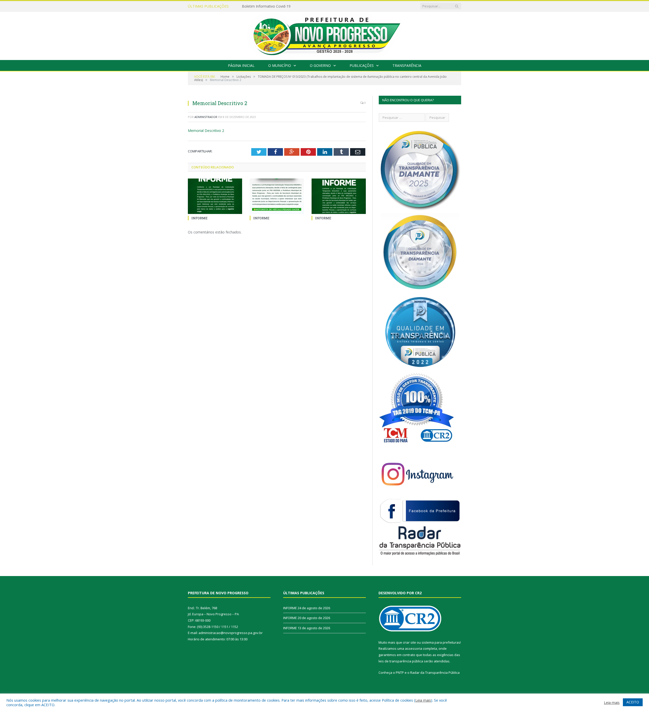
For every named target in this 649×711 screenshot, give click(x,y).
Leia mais (423, 700)
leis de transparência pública (400, 661)
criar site (409, 642)
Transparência (406, 65)
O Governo (320, 65)
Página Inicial (241, 65)
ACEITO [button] (632, 702)
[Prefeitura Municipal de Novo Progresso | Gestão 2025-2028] (324, 34)
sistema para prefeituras (441, 642)
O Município (279, 65)
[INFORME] (215, 196)
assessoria (413, 648)
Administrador (205, 117)
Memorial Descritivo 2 (206, 130)
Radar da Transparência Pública (435, 672)
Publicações (362, 65)
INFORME (250, 6)
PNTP (400, 672)
